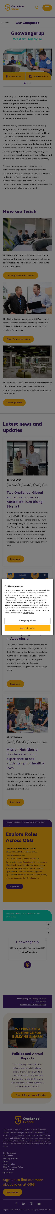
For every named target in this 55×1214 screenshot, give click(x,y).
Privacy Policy (28, 613)
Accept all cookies (27, 628)
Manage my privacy (27, 621)
